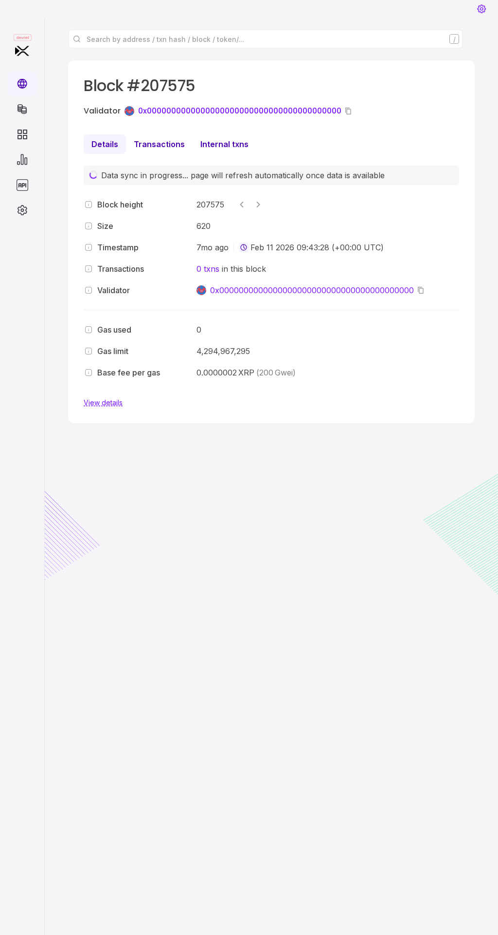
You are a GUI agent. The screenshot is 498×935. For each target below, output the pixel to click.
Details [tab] (104, 144)
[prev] (242, 204)
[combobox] (244, 247)
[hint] (88, 204)
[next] (258, 204)
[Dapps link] (22, 134)
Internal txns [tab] (224, 144)
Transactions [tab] (159, 144)
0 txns (207, 269)
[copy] (350, 111)
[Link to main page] (22, 50)
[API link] (22, 185)
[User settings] (481, 9)
